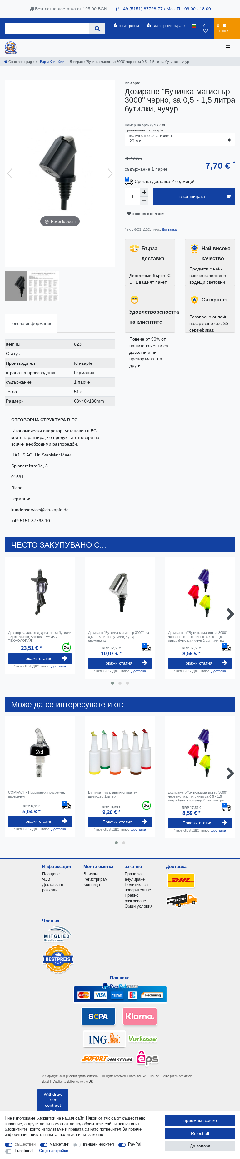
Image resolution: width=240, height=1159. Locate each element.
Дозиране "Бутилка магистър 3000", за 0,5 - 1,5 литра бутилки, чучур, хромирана (118, 636)
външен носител (98, 1144)
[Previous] (10, 173)
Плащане (51, 874)
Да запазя (200, 1145)
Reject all (200, 1133)
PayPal (134, 1144)
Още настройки (53, 1150)
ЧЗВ (46, 879)
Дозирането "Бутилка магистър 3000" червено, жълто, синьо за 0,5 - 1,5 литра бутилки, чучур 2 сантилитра (197, 636)
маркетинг (59, 1144)
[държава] (194, 25)
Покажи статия (37, 658)
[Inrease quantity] (144, 192)
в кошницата (192, 196)
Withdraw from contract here (53, 1102)
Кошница (91, 884)
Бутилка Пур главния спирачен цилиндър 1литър (113, 794)
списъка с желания (148, 214)
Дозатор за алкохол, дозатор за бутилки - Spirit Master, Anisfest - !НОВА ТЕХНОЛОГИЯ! (39, 636)
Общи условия (138, 906)
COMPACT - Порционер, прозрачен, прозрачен (36, 794)
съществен (25, 1144)
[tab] (31, 323)
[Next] (110, 173)
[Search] (97, 28)
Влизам (90, 874)
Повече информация (30, 323)
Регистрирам (95, 879)
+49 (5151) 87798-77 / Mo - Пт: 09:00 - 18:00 (165, 8)
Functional (24, 1150)
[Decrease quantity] (144, 201)
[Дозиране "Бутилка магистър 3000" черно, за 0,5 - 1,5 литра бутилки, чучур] (20, 286)
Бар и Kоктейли (51, 62)
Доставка (169, 229)
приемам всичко (200, 1120)
